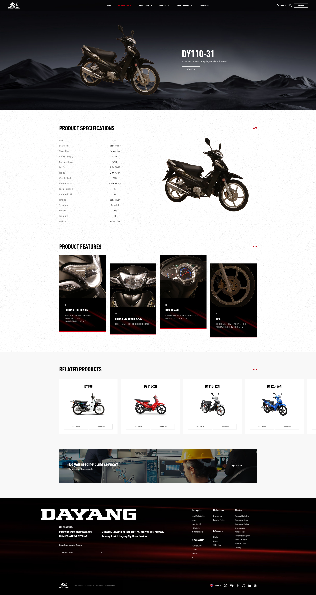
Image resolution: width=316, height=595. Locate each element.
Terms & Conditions (110, 585)
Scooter (194, 520)
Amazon (215, 541)
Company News (218, 516)
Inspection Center (240, 544)
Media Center (218, 510)
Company (238, 547)
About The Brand (240, 532)
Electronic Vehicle (197, 532)
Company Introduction (242, 516)
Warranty (194, 550)
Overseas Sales (240, 528)
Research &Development (242, 536)
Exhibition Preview (219, 520)
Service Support (198, 539)
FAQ (193, 557)
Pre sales (195, 554)
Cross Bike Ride (196, 524)
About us (238, 510)
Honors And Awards (241, 540)
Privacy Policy (100, 585)
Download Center (197, 546)
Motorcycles (196, 510)
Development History (241, 520)
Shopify (215, 537)
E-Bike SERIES (196, 528)
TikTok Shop (217, 545)
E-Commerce (218, 531)
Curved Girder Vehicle (198, 516)
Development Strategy (242, 524)
